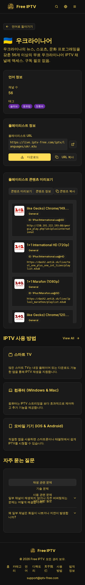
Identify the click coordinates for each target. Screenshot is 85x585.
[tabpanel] (42, 261)
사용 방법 (59, 568)
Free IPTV (26, 6)
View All (68, 338)
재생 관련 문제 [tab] (42, 482)
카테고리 (17, 568)
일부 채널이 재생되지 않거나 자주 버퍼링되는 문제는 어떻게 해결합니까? (37, 500)
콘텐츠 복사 (67, 191)
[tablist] (30, 191)
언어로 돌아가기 (22, 26)
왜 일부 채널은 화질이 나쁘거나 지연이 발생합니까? (38, 515)
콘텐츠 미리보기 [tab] (21, 191)
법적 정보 (72, 568)
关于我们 (48, 568)
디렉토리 (36, 568)
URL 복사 (68, 157)
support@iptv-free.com (42, 578)
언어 (26, 568)
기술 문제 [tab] (42, 488)
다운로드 (33, 157)
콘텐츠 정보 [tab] (43, 191)
